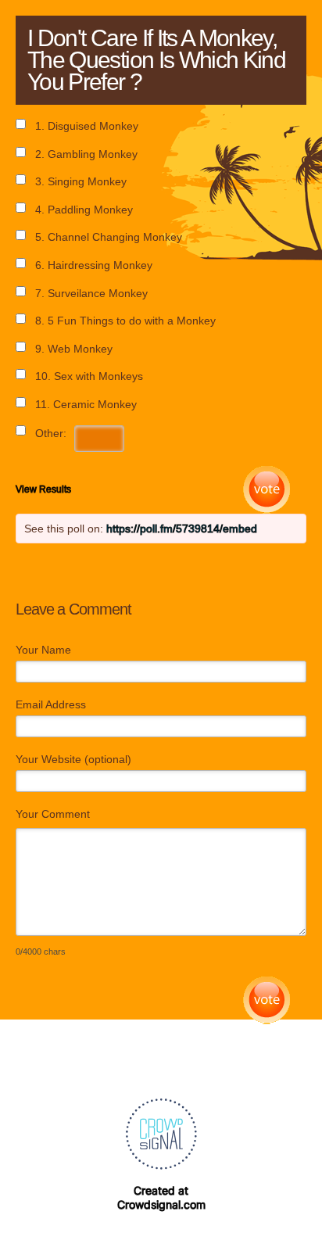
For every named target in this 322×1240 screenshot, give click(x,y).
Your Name (43, 649)
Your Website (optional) (73, 759)
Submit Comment (267, 1000)
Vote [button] (267, 490)
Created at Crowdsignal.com (161, 1197)
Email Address (51, 704)
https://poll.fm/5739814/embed (181, 528)
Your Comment (53, 814)
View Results (43, 489)
